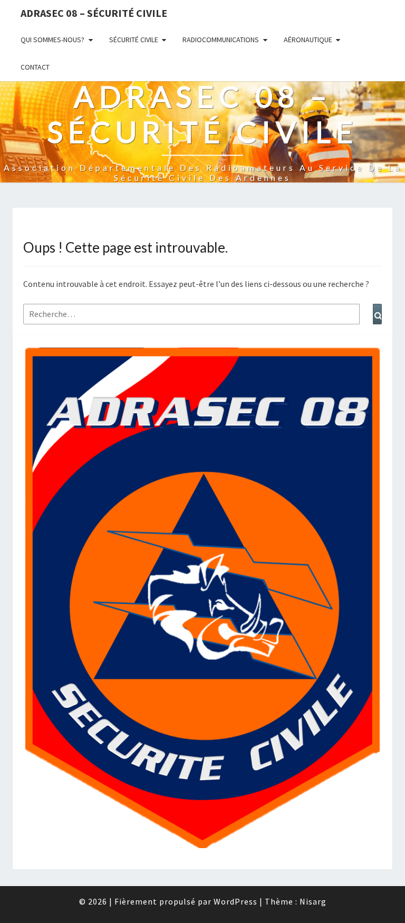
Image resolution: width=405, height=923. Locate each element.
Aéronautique (308, 39)
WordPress (235, 901)
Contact (35, 67)
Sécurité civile (133, 39)
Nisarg (313, 901)
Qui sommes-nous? (52, 39)
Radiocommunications (220, 39)
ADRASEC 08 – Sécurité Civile (94, 13)
